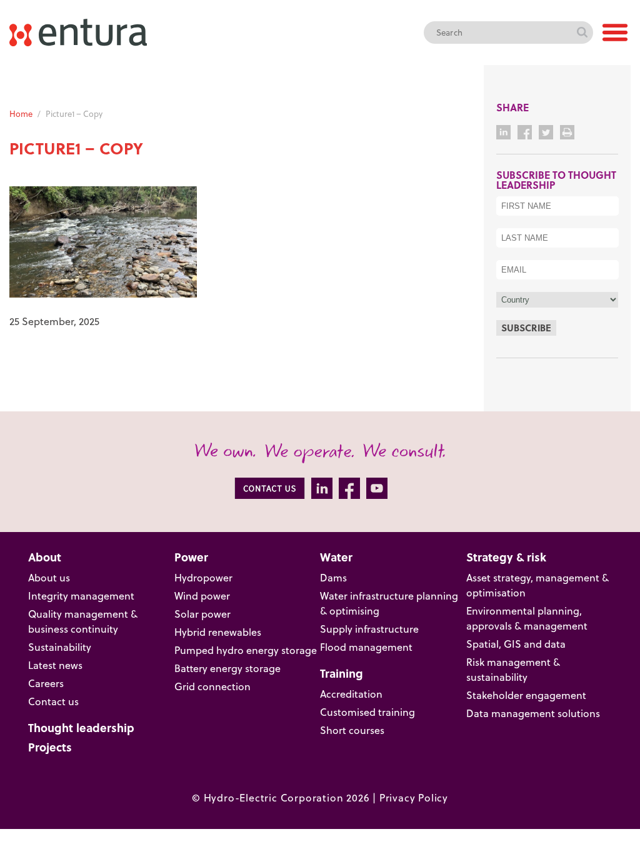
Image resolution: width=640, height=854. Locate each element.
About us (49, 578)
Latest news (55, 665)
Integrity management (81, 596)
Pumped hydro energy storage (245, 650)
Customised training (367, 712)
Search (582, 32)
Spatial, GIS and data (516, 644)
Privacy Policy (413, 798)
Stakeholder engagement (526, 695)
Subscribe (526, 327)
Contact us (53, 701)
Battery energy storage (227, 668)
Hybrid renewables (217, 632)
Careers (46, 683)
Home (20, 113)
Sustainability (59, 647)
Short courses (352, 730)
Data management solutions (533, 713)
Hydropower (203, 578)
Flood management (366, 647)
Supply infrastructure (369, 629)
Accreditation (351, 694)
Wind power (202, 596)
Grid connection (212, 686)
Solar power (202, 614)
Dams (333, 578)
